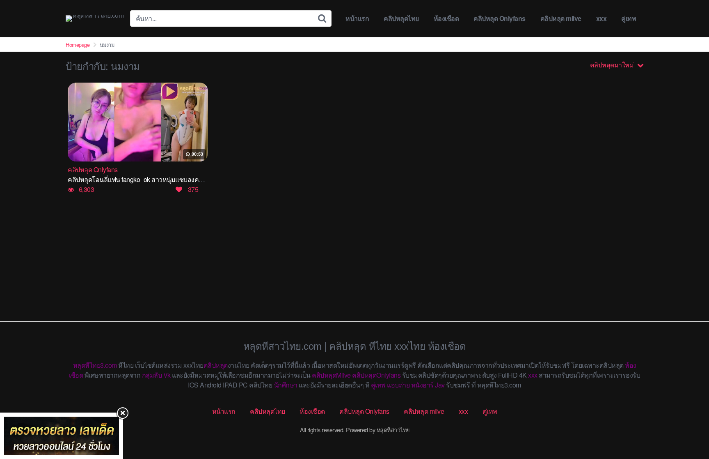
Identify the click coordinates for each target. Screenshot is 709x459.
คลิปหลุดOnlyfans (376, 375)
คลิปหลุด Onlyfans (499, 18)
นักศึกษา (285, 385)
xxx (601, 18)
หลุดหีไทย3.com (95, 365)
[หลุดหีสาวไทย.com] (95, 18)
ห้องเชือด (446, 18)
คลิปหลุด (216, 365)
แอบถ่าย (398, 385)
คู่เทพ (628, 18)
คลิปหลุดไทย (401, 18)
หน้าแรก (357, 18)
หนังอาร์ (422, 385)
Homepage (77, 44)
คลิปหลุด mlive (560, 18)
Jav (440, 385)
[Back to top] (686, 420)
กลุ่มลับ (152, 375)
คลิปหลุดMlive (331, 375)
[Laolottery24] (61, 436)
